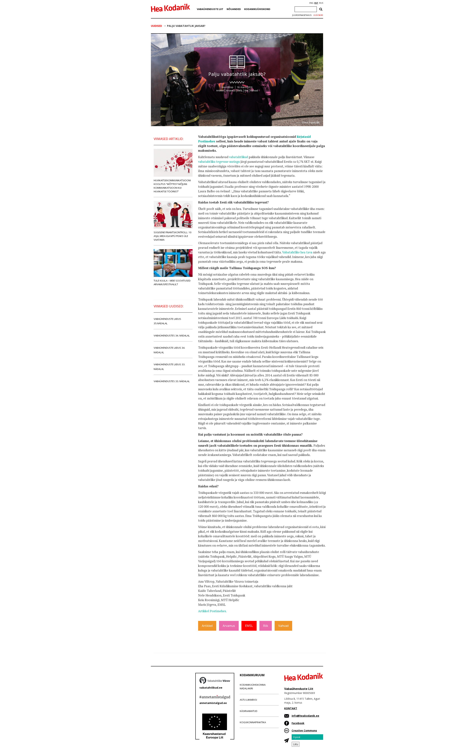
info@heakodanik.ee (305, 715)
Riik (246, 90)
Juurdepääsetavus (301, 15)
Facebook (298, 723)
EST (316, 3)
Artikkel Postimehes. (212, 611)
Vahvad (254, 90)
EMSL (240, 90)
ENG (311, 3)
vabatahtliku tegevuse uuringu (219, 162)
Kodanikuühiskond (257, 9)
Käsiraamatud (248, 711)
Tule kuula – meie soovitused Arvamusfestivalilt (172, 282)
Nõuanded (234, 9)
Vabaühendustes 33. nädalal (172, 381)
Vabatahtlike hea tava (297, 252)
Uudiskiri (318, 15)
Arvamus (230, 90)
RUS (321, 3)
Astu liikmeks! (248, 699)
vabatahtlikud (238, 157)
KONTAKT (290, 708)
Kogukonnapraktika (253, 722)
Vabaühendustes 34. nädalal (172, 335)
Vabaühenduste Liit (210, 9)
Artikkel (220, 90)
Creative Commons (304, 730)
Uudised (156, 26)
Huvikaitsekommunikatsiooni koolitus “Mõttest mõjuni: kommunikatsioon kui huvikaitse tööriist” (172, 186)
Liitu (295, 744)
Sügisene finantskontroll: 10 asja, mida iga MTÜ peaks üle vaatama (172, 236)
